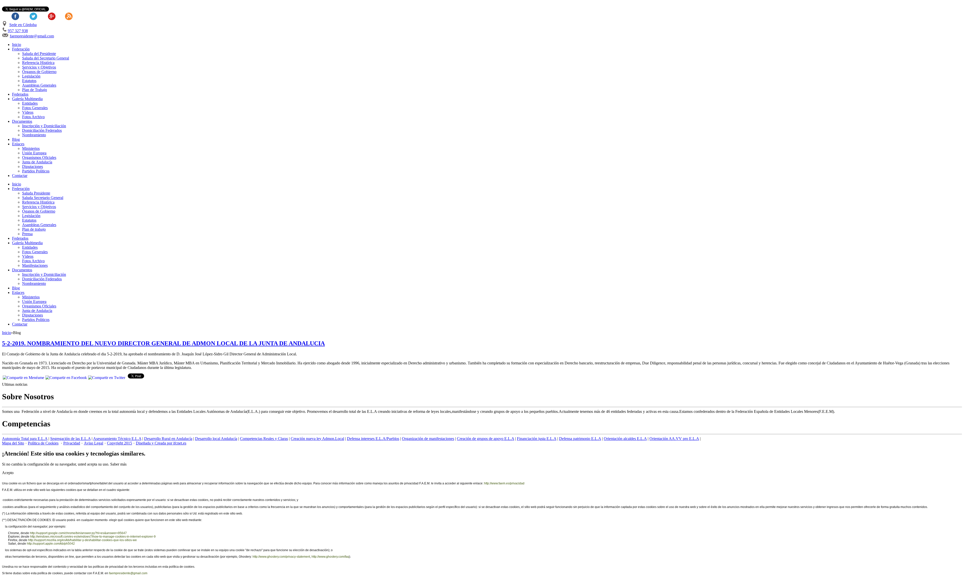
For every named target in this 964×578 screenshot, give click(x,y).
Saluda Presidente (36, 193)
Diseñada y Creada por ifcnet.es (161, 443)
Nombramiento (34, 135)
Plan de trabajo (34, 229)
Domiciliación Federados (42, 130)
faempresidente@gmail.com (32, 36)
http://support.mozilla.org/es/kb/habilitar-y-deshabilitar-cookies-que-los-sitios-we (82, 540)
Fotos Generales (35, 108)
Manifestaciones (35, 265)
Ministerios (31, 148)
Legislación (31, 76)
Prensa (27, 234)
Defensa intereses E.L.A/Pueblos (373, 438)
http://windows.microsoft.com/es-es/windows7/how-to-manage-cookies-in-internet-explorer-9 (93, 536)
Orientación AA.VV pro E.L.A (674, 438)
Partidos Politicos (35, 319)
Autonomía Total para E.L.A (24, 438)
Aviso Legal (93, 443)
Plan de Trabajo (34, 90)
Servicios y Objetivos (39, 67)
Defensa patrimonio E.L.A (580, 438)
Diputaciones (32, 166)
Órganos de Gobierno (39, 72)
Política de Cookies (43, 443)
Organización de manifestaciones (428, 438)
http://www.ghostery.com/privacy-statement (281, 556)
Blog (16, 139)
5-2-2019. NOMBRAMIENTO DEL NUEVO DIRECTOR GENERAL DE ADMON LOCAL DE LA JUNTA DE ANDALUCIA (163, 343)
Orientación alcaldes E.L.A (625, 438)
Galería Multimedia (27, 99)
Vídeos (27, 112)
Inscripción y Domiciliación (44, 126)
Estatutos (29, 81)
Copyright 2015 (119, 443)
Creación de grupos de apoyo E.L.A (485, 438)
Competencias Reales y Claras (264, 438)
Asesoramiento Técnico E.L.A (117, 438)
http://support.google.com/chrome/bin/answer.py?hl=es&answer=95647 (78, 533)
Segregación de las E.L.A (70, 438)
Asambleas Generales (39, 85)
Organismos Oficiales (39, 157)
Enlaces (18, 144)
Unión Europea (34, 153)
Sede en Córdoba (23, 25)
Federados (20, 94)
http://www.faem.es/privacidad (504, 483)
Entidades (30, 103)
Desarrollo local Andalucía (216, 438)
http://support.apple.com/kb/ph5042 (51, 543)
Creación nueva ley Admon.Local (317, 438)
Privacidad (71, 443)
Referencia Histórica (38, 62)
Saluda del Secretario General (45, 58)
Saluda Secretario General (42, 198)
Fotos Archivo (33, 117)
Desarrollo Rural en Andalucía (168, 438)
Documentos (22, 121)
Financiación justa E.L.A (536, 438)
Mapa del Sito (13, 443)
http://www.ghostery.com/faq (330, 556)
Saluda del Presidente (39, 53)
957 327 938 (18, 31)
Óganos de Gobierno (38, 211)
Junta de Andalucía (37, 162)
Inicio (16, 44)
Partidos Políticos (35, 171)
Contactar (19, 175)
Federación (21, 49)
